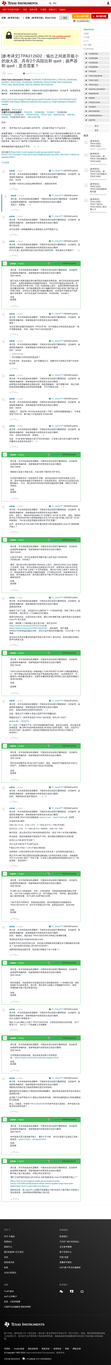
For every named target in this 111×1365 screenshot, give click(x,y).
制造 (6, 1267)
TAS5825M (93, 54)
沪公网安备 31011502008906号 (39, 1359)
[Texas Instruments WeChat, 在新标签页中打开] (61, 1292)
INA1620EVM (94, 111)
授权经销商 (26, 1307)
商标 (67, 1348)
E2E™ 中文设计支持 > (11, 9)
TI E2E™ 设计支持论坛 (69, 1241)
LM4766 (92, 120)
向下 (17, 189)
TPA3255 (92, 71)
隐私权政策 (33, 1348)
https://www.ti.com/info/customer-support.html (36, 1058)
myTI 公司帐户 (10, 1296)
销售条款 (46, 1348)
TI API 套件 (9, 1291)
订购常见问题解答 (12, 1307)
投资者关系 (9, 1262)
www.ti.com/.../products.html (32, 1139)
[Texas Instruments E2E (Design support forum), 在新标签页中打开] (71, 1292)
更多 (65, 18)
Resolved (89, 29)
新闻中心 (8, 1247)
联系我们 (64, 1236)
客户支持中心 (66, 1252)
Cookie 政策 (19, 1348)
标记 (96, 126)
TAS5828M (93, 58)
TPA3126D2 (93, 85)
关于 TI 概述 (9, 1236)
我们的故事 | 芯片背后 (14, 1252)
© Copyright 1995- (14, 1353)
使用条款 (57, 1348)
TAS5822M (93, 63)
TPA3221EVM (94, 102)
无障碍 (7, 1348)
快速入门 (53, 9)
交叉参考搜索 (66, 1247)
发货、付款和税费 (12, 1301)
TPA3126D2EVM (95, 76)
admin (10, 74)
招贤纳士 (8, 1241)
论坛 (25, 9)
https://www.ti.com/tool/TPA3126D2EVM (28, 628)
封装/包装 (64, 1257)
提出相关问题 (82, 16)
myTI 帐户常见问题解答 (70, 1267)
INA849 (92, 98)
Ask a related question (61, 36)
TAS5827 (92, 107)
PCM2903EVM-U (95, 116)
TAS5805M (93, 67)
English (62, 9)
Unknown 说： (18, 354)
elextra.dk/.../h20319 (18, 721)
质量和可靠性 (66, 1262)
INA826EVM (93, 93)
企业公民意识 (10, 1272)
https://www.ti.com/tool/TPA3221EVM (26, 626)
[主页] (21, 3)
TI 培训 (43, 9)
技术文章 (33, 9)
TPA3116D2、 (47, 114)
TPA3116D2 (93, 80)
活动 (6, 1257)
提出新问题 (101, 16)
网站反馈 (77, 1348)
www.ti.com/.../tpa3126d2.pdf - (54, 817)
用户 (108, 3)
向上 (10, 189)
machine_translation (97, 89)
